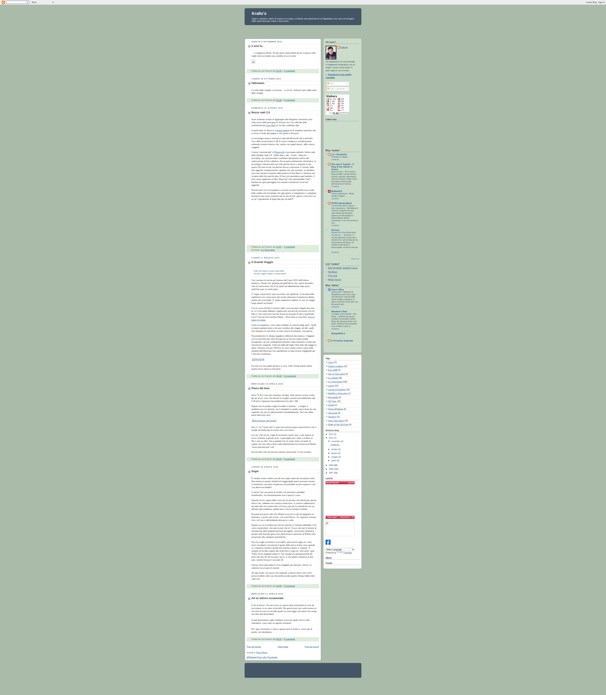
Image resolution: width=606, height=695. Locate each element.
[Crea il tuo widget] (332, 517)
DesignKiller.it (338, 333)
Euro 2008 (332, 370)
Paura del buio (260, 388)
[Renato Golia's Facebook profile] (328, 544)
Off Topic (332, 401)
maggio (335, 457)
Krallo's (259, 13)
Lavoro (331, 386)
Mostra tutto (355, 259)
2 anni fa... (257, 46)
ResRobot (332, 272)
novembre (336, 441)
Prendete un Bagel (339, 157)
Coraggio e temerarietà (341, 314)
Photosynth (279, 152)
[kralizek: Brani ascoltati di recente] (340, 482)
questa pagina (282, 130)
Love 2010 (270, 125)
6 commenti (289, 459)
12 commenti (290, 376)
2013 (331, 434)
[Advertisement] (303, 31)
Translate (347, 553)
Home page (283, 647)
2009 (331, 465)
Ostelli (331, 405)
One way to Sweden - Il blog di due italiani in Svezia (342, 166)
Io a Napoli (333, 378)
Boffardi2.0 (336, 191)
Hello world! (336, 292)
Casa (330, 362)
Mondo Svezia (334, 280)
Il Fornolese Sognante (342, 341)
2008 (331, 469)
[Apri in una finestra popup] (353, 517)
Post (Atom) (261, 653)
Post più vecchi (312, 647)
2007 (331, 473)
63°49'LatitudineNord (341, 203)
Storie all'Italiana (335, 409)
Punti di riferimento (339, 194)
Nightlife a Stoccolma (338, 393)
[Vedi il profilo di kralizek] (345, 517)
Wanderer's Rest (339, 311)
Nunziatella (333, 397)
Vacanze (332, 417)
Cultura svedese (335, 366)
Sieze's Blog (337, 290)
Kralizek (344, 47)
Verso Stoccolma (336, 421)
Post (331, 84)
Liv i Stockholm (339, 154)
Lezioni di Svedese (336, 390)
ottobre (334, 449)
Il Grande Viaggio (262, 262)
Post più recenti (254, 647)
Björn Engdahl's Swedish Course (343, 268)
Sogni (255, 471)
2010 (331, 438)
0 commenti (289, 71)
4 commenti (289, 586)
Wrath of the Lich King (338, 425)
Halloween (257, 83)
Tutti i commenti (337, 89)
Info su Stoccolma (336, 374)
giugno (334, 453)
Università (332, 413)
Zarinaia (335, 230)
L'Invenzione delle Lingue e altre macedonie (343, 207)
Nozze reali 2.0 (260, 112)
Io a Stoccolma (268, 250)
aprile (334, 460)
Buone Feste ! (337, 172)
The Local (332, 276)
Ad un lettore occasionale (267, 598)
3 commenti (289, 247)
